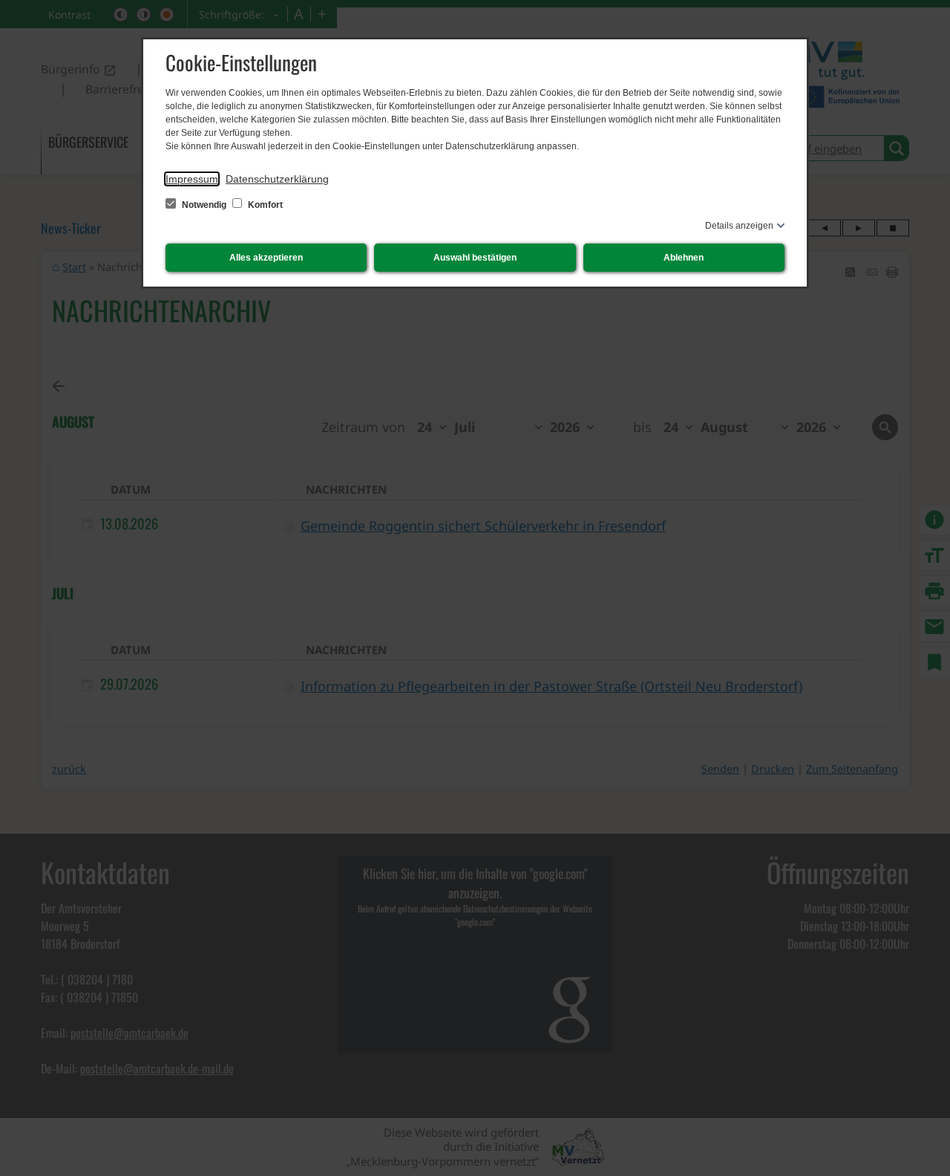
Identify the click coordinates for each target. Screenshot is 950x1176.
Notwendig (204, 205)
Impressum (192, 179)
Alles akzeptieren (266, 257)
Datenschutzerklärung (277, 179)
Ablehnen (684, 257)
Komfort (264, 205)
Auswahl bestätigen (475, 257)
